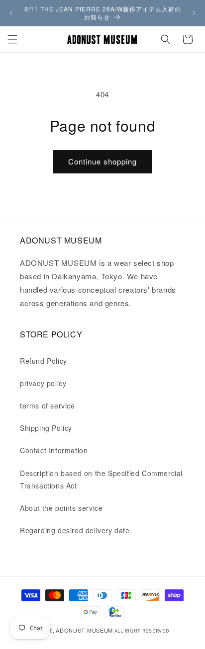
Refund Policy (43, 361)
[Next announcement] (194, 13)
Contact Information (54, 450)
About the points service (61, 508)
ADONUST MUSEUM (84, 630)
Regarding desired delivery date (75, 530)
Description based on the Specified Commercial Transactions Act (101, 479)
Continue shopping (102, 161)
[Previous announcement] (11, 13)
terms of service (47, 405)
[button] (12, 39)
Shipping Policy (46, 428)
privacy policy (43, 383)
